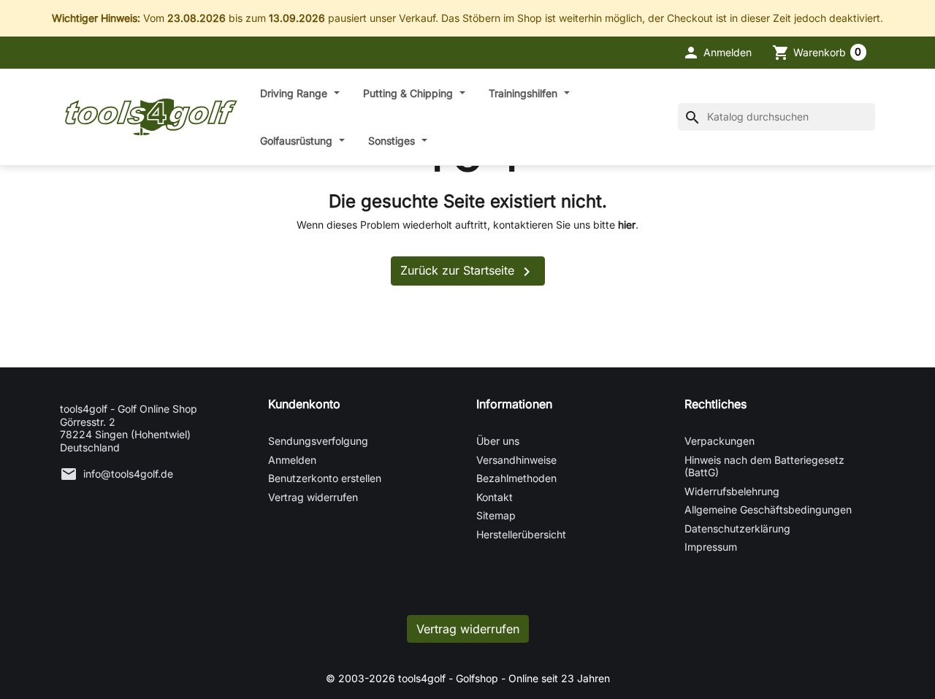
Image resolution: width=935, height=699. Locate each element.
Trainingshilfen (524, 93)
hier (627, 224)
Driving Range (295, 93)
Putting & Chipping (409, 93)
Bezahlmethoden (516, 478)
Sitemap (496, 515)
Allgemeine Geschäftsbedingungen (768, 509)
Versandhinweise (516, 460)
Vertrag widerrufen (313, 497)
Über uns (497, 441)
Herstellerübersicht (521, 534)
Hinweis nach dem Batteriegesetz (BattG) (764, 466)
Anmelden (292, 460)
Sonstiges (393, 140)
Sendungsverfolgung (318, 441)
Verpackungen (719, 441)
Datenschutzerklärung (737, 528)
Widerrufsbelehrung (731, 491)
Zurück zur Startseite (467, 271)
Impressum (710, 547)
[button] (716, 52)
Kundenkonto (304, 404)
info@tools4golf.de (128, 473)
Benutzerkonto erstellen (324, 478)
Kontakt (494, 497)
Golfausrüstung (297, 140)
